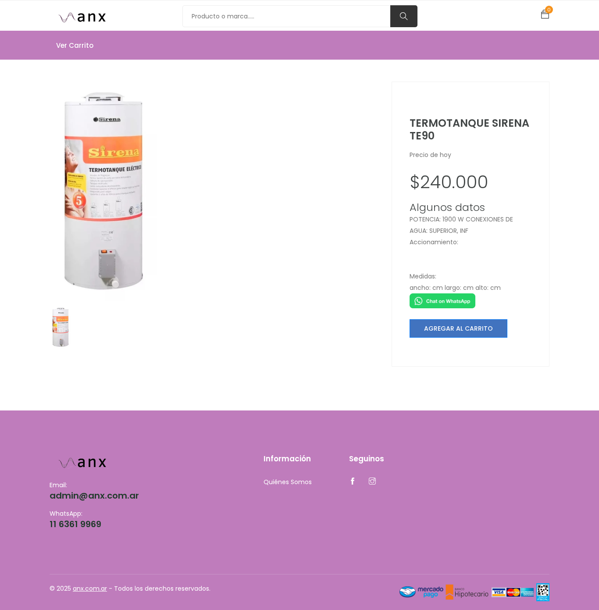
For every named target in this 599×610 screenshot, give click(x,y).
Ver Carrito (74, 45)
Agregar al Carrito (458, 328)
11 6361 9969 (75, 524)
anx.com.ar (90, 588)
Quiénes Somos (288, 482)
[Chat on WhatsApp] (442, 300)
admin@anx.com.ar (94, 495)
